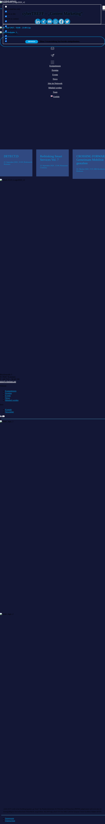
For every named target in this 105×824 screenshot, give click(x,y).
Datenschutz (10, 821)
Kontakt (8, 410)
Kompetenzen (10, 391)
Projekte (8, 393)
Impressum (9, 818)
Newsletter (9, 412)
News (7, 398)
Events (8, 396)
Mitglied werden (11, 400)
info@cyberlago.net (8, 381)
